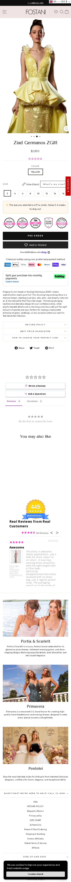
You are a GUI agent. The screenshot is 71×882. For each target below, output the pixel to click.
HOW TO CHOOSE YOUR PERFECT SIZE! (35, 338)
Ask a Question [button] (37, 393)
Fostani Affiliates (35, 838)
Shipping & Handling (35, 834)
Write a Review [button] (37, 385)
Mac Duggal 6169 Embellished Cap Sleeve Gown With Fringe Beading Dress (16, 571)
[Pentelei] (35, 745)
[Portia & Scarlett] (35, 618)
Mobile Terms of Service (35, 843)
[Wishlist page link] (56, 11)
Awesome (16, 547)
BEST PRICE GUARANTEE (35, 331)
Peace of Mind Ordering (35, 829)
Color (35, 166)
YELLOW (35, 172)
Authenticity (35, 825)
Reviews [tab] (11, 401)
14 (55, 193)
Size (34, 184)
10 (38, 193)
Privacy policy (35, 815)
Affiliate (35, 848)
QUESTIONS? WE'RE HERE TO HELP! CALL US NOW (34, 793)
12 (47, 193)
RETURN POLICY (35, 806)
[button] (54, 1)
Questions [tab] (32, 401)
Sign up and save (34, 857)
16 (63, 193)
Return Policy (35, 325)
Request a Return (35, 811)
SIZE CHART (35, 820)
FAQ (35, 802)
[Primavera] (35, 683)
